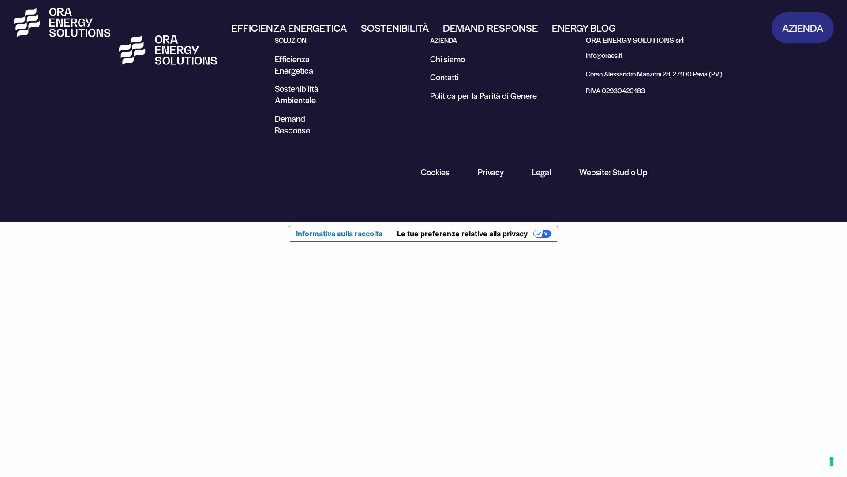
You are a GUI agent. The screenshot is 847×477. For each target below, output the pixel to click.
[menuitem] (289, 28)
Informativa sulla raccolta (339, 233)
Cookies (435, 172)
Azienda (802, 28)
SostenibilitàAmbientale (297, 94)
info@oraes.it (604, 55)
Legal (541, 172)
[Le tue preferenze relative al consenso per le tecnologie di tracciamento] (831, 461)
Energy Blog (584, 28)
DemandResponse (292, 124)
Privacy (491, 172)
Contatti (444, 77)
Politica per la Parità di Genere (483, 96)
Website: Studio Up (613, 172)
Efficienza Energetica (289, 28)
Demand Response (490, 28)
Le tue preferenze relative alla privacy (462, 233)
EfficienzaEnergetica (294, 64)
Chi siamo (447, 59)
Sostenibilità (395, 28)
